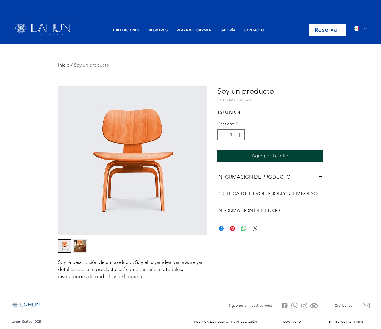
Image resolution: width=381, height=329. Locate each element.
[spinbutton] (231, 135)
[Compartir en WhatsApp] (243, 228)
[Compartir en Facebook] (221, 228)
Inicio (64, 65)
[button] (126, 30)
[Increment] (240, 135)
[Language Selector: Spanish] (360, 28)
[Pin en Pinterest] (232, 228)
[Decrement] (222, 135)
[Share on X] (255, 228)
